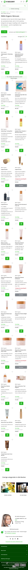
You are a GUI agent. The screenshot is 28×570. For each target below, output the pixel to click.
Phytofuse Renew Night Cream (21, 314)
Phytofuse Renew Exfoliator (19, 278)
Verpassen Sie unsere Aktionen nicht (14, 541)
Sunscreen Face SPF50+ (7, 422)
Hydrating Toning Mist (6, 131)
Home (7, 11)
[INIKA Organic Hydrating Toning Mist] (7, 122)
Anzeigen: (20, 36)
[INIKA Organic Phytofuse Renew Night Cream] (21, 305)
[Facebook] (10, 539)
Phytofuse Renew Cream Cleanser (19, 243)
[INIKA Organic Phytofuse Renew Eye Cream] (7, 305)
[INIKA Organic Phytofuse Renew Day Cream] (7, 268)
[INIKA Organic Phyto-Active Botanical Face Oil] (21, 195)
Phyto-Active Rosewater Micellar (6, 243)
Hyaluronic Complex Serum (6, 95)
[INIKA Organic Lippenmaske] (7, 160)
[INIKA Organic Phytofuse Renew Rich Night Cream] (21, 341)
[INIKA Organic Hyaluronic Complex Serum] (7, 86)
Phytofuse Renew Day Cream (6, 278)
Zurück (4, 11)
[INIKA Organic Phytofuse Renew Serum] (7, 377)
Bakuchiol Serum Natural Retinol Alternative (19, 55)
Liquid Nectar (4, 204)
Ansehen (21, 185)
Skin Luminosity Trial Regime (20, 386)
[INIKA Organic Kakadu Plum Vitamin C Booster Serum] (21, 122)
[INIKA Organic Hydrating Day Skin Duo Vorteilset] (21, 86)
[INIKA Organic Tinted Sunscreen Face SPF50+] (7, 445)
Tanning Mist (18, 422)
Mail (16, 520)
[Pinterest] (15, 539)
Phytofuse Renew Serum (5, 386)
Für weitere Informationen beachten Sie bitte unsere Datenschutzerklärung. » (14, 568)
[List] (26, 36)
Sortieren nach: (12, 32)
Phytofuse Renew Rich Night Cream (20, 350)
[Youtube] (17, 539)
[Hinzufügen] (7, 72)
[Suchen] (25, 5)
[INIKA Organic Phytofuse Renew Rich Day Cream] (7, 341)
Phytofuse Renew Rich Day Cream (6, 350)
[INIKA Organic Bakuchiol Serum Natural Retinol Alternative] (21, 45)
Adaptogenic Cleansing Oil (7, 54)
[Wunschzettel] (23, 2)
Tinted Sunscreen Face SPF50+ (6, 454)
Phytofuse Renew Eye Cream (6, 314)
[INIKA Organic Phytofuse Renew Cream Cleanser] (21, 234)
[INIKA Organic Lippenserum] (21, 160)
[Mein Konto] (21, 2)
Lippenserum (18, 169)
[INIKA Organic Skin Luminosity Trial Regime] (21, 377)
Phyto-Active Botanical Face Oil (21, 205)
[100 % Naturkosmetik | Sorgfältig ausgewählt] (10, 2)
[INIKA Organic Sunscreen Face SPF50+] (7, 413)
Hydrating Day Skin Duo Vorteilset (21, 95)
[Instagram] (12, 539)
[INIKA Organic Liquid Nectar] (7, 195)
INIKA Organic (19, 11)
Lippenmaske (4, 169)
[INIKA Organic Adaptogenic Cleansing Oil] (7, 45)
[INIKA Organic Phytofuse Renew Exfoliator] (21, 268)
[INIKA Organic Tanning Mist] (21, 413)
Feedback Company (11, 533)
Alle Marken (12, 11)
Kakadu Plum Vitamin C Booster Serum (20, 131)
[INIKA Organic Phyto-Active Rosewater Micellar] (7, 234)
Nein (23, 565)
